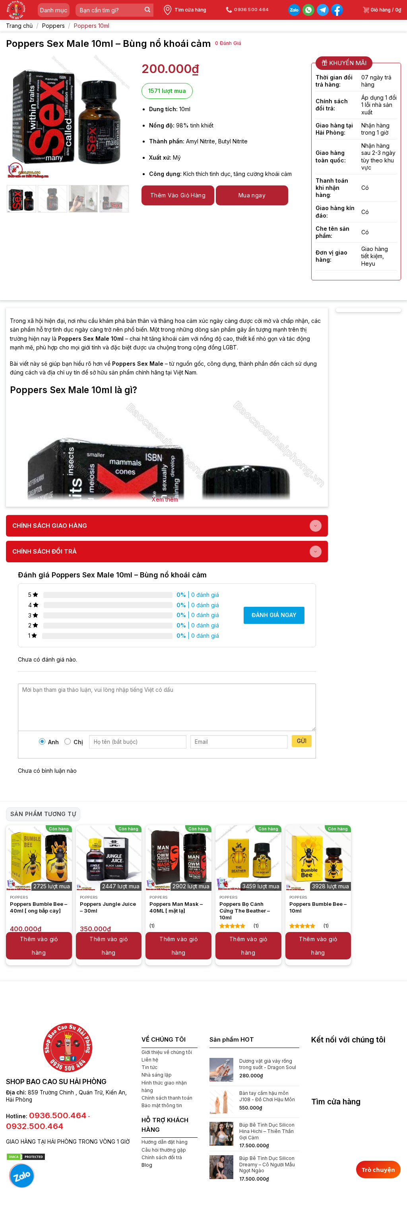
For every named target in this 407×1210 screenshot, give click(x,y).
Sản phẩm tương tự (43, 814)
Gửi (301, 740)
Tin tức (149, 1067)
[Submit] (147, 10)
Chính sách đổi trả (161, 1157)
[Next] (117, 116)
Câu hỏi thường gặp (163, 1150)
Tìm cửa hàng (190, 10)
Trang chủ (19, 25)
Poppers (53, 25)
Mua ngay (252, 195)
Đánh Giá (228, 43)
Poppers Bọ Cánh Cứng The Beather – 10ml (244, 911)
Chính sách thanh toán (166, 1098)
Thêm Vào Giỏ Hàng (177, 195)
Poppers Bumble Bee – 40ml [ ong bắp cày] (38, 907)
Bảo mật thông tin (161, 1105)
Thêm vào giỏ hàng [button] (39, 946)
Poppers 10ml (91, 25)
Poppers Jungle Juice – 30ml (108, 907)
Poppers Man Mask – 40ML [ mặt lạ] (176, 907)
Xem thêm (165, 499)
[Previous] (18, 116)
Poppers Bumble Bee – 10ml (318, 907)
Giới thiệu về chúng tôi (166, 1052)
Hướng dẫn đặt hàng (164, 1142)
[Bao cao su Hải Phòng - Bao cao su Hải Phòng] (16, 10)
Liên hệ (149, 1060)
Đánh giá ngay (274, 615)
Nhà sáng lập (156, 1075)
